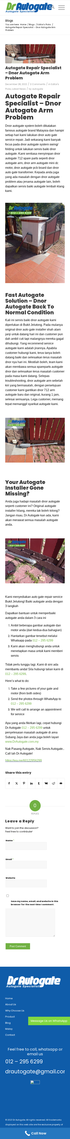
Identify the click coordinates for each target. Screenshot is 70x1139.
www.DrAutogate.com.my (22, 741)
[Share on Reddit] (53, 783)
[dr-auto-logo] (29, 7)
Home (9, 998)
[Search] (51, 7)
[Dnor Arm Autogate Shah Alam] (30, 53)
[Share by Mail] (61, 783)
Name (10, 840)
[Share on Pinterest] (24, 783)
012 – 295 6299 (42, 640)
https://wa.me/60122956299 (23, 760)
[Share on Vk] (46, 783)
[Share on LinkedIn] (31, 783)
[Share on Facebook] (9, 783)
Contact (10, 1035)
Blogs (9, 20)
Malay (9, 1029)
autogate (37, 88)
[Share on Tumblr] (39, 783)
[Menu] (60, 7)
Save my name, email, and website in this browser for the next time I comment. (34, 903)
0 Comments (37, 84)
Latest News (19, 88)
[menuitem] (51, 7)
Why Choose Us (14, 1010)
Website (10, 877)
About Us (10, 1004)
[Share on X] (16, 783)
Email (9, 859)
